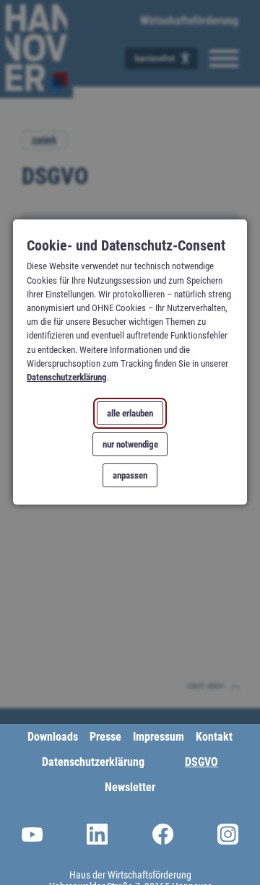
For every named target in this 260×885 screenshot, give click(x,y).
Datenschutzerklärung (67, 377)
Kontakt (214, 737)
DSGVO (201, 762)
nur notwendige (130, 444)
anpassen (130, 475)
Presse (105, 737)
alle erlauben (130, 413)
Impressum (158, 737)
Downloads (52, 737)
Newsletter (130, 787)
